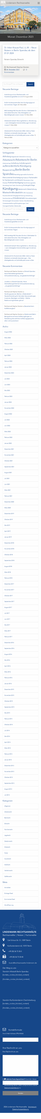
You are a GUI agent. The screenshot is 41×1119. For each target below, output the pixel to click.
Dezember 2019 (9, 513)
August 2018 (8, 566)
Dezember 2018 (9, 543)
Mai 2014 (7, 736)
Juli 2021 (7, 478)
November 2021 (9, 455)
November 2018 (9, 549)
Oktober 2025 (8, 349)
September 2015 (9, 707)
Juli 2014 (7, 730)
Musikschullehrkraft (8, 195)
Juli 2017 (7, 613)
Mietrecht (7, 193)
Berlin (18, 169)
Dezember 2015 (9, 689)
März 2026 (7, 337)
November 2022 (9, 408)
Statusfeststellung (28, 201)
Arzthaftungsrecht (25, 163)
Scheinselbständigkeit (31, 198)
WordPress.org (8, 905)
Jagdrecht (7, 835)
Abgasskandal (15, 156)
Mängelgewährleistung (19, 195)
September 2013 (9, 783)
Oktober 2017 (8, 595)
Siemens (21, 201)
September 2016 (9, 648)
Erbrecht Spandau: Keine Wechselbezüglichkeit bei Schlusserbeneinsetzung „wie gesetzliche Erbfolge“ (19, 273)
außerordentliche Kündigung (17, 166)
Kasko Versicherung (18, 185)
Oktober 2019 (8, 519)
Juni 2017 (7, 619)
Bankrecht (7, 818)
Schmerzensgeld (7, 201)
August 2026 (8, 332)
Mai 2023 (7, 390)
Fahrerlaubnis (27, 180)
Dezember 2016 (9, 642)
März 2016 (7, 672)
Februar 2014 (8, 754)
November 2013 (9, 771)
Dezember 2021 (9, 449)
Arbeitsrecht (9, 160)
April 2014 (7, 742)
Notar (6, 853)
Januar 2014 (8, 760)
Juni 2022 (7, 425)
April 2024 (7, 355)
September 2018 (9, 560)
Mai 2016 (7, 660)
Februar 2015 (8, 719)
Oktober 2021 (8, 461)
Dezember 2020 (9, 502)
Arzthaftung (15, 163)
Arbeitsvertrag (6, 163)
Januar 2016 (8, 683)
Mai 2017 (7, 625)
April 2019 (7, 531)
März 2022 (7, 431)
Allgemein (7, 806)
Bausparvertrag (9, 170)
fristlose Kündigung (15, 183)
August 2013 (8, 789)
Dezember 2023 (9, 373)
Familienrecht (8, 829)
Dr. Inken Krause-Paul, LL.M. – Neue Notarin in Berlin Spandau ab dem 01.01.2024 (20, 50)
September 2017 (9, 601)
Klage (33, 185)
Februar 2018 (8, 578)
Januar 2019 (8, 537)
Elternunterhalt (8, 177)
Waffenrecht (8, 876)
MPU (24, 192)
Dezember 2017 (9, 584)
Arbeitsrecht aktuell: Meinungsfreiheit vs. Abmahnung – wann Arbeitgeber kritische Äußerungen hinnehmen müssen (20, 123)
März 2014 (7, 748)
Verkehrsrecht (8, 870)
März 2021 (7, 490)
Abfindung (7, 156)
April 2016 (7, 666)
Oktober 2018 (8, 554)
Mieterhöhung (32, 189)
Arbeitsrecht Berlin (26, 160)
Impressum (32, 1107)
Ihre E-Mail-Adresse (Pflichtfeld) (13, 1033)
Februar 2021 (8, 496)
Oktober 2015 (8, 701)
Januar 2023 (8, 402)
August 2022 (8, 414)
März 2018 (7, 572)
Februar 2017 (8, 636)
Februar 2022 (8, 437)
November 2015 (9, 695)
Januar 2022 (8, 443)
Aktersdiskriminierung (25, 156)
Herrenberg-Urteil (7, 185)
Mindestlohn (17, 193)
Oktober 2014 (8, 724)
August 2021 (8, 472)
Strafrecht (7, 864)
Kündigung (10, 188)
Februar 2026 (8, 343)
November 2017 (9, 590)
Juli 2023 (7, 379)
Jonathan (7, 281)
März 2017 (7, 631)
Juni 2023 (7, 384)
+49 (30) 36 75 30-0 (15, 951)
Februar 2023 (8, 396)
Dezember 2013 (9, 765)
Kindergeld (27, 185)
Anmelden (7, 887)
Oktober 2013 (8, 777)
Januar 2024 (8, 367)
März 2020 (7, 508)
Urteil (27, 203)
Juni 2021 (7, 484)
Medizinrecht (22, 189)
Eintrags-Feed (8, 893)
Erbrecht (6, 823)
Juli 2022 (7, 420)
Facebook (25, 177)
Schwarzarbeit (15, 201)
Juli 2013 (7, 795)
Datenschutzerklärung (11, 1088)
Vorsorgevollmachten (8, 206)
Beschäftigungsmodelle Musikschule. (24, 174)
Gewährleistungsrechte (29, 183)
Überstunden (17, 206)
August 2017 (8, 607)
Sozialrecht (7, 859)
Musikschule (29, 192)
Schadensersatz (19, 198)
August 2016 (8, 654)
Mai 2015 (7, 713)
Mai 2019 (7, 525)
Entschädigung (18, 177)
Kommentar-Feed (9, 899)
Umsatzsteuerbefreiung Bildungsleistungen (14, 203)
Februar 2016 (8, 677)
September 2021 (9, 467)
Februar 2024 (8, 361)
